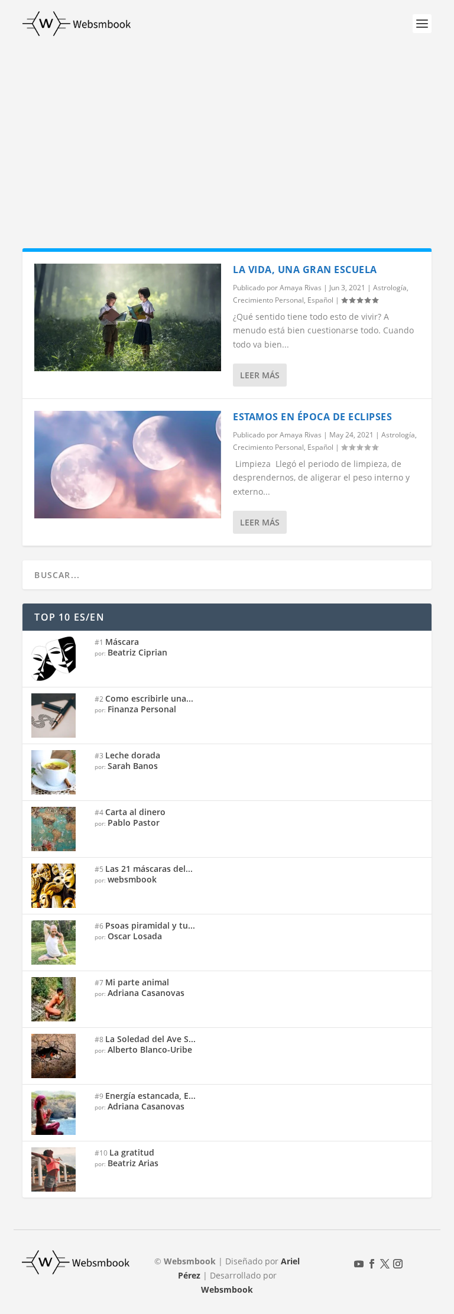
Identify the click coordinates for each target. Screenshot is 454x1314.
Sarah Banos (133, 765)
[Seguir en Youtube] (358, 1263)
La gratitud (131, 1152)
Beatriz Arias (133, 1163)
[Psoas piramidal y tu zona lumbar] (58, 942)
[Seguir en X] (384, 1263)
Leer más (260, 375)
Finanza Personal (142, 709)
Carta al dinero (135, 811)
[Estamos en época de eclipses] (127, 464)
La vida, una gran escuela (305, 269)
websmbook (132, 879)
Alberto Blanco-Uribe (150, 1049)
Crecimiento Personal (268, 300)
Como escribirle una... (149, 698)
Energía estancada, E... (150, 1095)
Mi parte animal (137, 982)
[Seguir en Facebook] (371, 1263)
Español (320, 300)
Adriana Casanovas (146, 992)
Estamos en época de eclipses (312, 416)
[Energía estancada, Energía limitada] (58, 1113)
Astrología (390, 288)
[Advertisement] (227, 136)
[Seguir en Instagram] (397, 1263)
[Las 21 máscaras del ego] (58, 886)
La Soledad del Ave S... (150, 1038)
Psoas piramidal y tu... (150, 925)
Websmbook (227, 1289)
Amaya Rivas (301, 288)
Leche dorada (132, 755)
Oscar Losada (135, 936)
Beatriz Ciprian (137, 652)
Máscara (122, 641)
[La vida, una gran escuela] (127, 317)
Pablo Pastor (134, 822)
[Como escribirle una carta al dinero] (58, 715)
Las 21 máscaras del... (149, 868)
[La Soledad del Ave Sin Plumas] (58, 1056)
